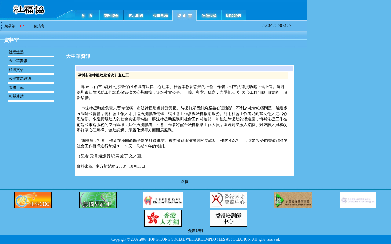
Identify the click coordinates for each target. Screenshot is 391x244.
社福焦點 (16, 52)
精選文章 (16, 70)
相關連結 (16, 96)
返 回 (185, 182)
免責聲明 (195, 231)
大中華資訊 (18, 61)
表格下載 (16, 87)
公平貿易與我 (20, 78)
